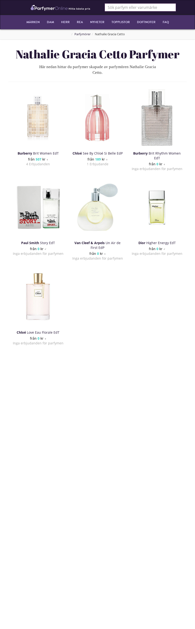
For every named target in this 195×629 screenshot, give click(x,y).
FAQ (166, 22)
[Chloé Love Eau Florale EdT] (38, 297)
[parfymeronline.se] (60, 7)
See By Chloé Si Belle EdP (98, 153)
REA (80, 22)
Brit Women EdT (38, 153)
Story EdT (38, 243)
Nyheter (97, 22)
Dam (50, 22)
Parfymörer (82, 34)
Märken (33, 22)
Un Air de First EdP (97, 245)
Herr (65, 22)
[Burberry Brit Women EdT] (38, 118)
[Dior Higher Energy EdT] (157, 207)
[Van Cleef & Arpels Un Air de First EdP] (97, 207)
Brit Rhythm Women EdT (157, 155)
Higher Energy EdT (157, 243)
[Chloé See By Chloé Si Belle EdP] (97, 118)
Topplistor (121, 22)
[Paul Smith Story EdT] (38, 207)
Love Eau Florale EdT (38, 332)
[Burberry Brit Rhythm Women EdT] (157, 118)
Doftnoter (146, 22)
